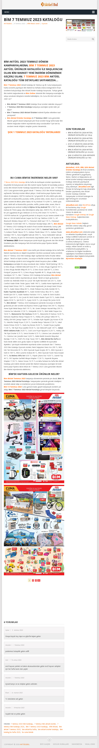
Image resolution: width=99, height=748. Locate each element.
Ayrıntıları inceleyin (74, 259)
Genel (37, 23)
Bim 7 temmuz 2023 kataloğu (37, 727)
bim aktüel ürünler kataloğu (48, 729)
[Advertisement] (34, 43)
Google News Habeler (74, 223)
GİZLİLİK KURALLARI (61, 744)
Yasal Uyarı (90, 744)
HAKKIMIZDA (77, 744)
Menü (6, 12)
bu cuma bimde (27, 732)
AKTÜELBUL (8, 23)
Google (83, 207)
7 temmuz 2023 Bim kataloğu (22, 724)
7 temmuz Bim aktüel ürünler (45, 724)
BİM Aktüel (31, 23)
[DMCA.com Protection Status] (80, 268)
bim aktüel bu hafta (29, 729)
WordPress (87, 205)
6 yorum (44, 23)
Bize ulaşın (45, 744)
